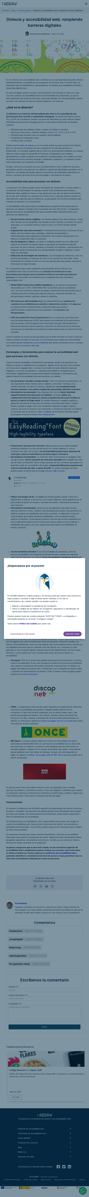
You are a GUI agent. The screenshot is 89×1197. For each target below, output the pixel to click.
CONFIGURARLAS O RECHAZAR (22, 634)
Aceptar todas (72, 634)
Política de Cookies (28, 623)
